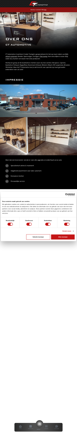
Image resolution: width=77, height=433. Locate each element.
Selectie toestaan (38, 237)
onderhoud (50, 160)
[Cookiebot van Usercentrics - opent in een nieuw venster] (66, 194)
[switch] (29, 224)
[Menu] (40, 424)
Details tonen (66, 231)
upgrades (40, 160)
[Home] (38, 3)
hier (45, 10)
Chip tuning (43, 56)
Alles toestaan (63, 237)
